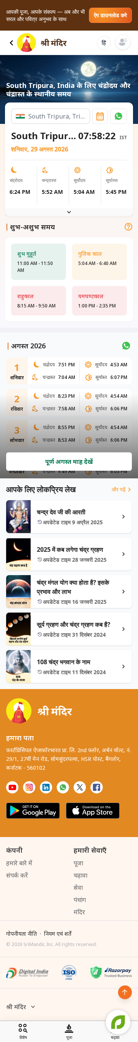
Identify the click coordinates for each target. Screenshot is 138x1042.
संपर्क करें (17, 875)
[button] (118, 116)
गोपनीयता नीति (21, 933)
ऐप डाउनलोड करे (110, 15)
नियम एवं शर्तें (57, 933)
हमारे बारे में (19, 863)
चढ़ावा (80, 875)
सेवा (78, 887)
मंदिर (79, 912)
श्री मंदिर (16, 1007)
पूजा (78, 863)
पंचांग (80, 900)
